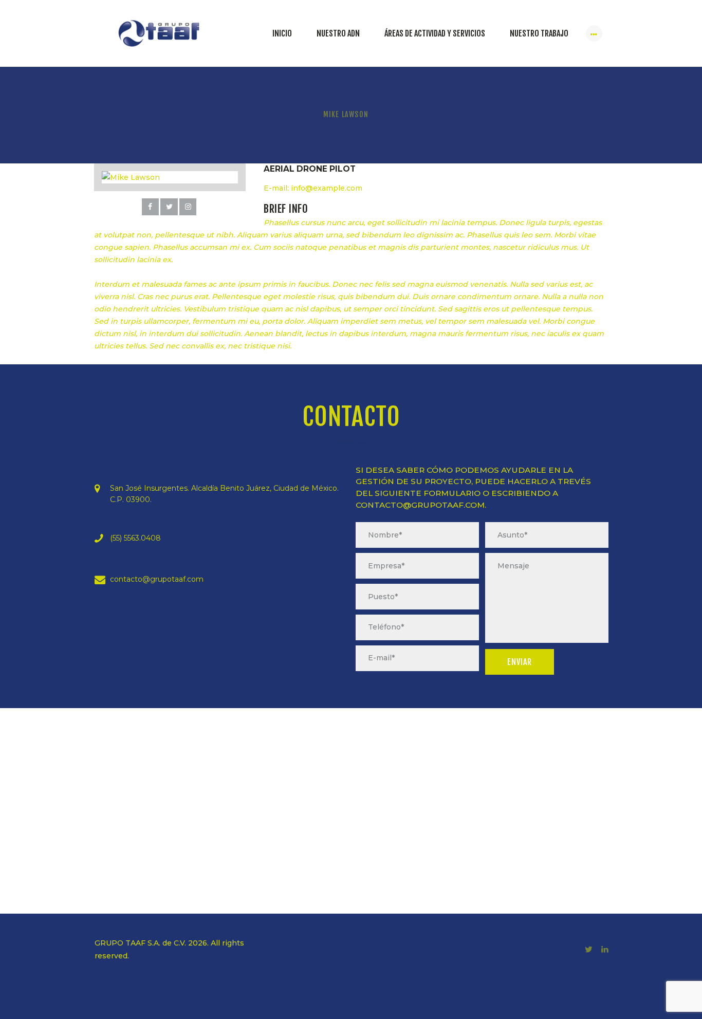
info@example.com (326, 188)
